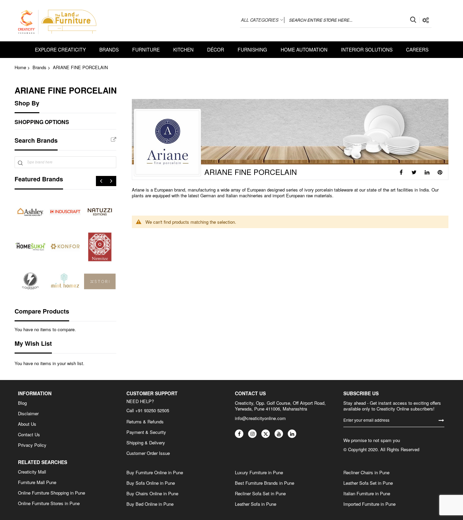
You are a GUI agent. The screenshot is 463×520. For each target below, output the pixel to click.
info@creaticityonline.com (260, 418)
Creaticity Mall (32, 472)
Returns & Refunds (145, 422)
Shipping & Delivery (145, 443)
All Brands (113, 139)
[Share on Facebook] (401, 172)
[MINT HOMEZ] (65, 281)
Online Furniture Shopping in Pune (51, 493)
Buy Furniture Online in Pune (154, 472)
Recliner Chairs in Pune (366, 472)
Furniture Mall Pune (37, 482)
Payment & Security (146, 432)
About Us (27, 424)
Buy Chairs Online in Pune (152, 494)
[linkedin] (292, 433)
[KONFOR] (65, 246)
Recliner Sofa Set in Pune (260, 494)
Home (20, 67)
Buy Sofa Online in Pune (150, 483)
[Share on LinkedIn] (427, 172)
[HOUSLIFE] (30, 281)
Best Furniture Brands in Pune (264, 483)
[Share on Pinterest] (440, 172)
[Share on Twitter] (414, 172)
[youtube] (279, 433)
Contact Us (29, 435)
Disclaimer (28, 414)
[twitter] (265, 433)
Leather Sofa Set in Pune (368, 483)
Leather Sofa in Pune (255, 504)
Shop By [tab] (27, 103)
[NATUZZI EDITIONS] (100, 212)
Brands (39, 67)
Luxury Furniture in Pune (259, 472)
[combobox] (352, 20)
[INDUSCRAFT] (65, 212)
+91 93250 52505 (152, 410)
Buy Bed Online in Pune (150, 504)
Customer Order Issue (148, 453)
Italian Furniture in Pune (366, 494)
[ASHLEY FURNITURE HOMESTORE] (30, 212)
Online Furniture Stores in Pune (49, 503)
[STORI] (100, 281)
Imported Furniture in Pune (369, 504)
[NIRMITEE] (100, 246)
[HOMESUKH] (30, 246)
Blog (22, 403)
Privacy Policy (32, 445)
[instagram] (252, 433)
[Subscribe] (441, 420)
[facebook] (239, 433)
